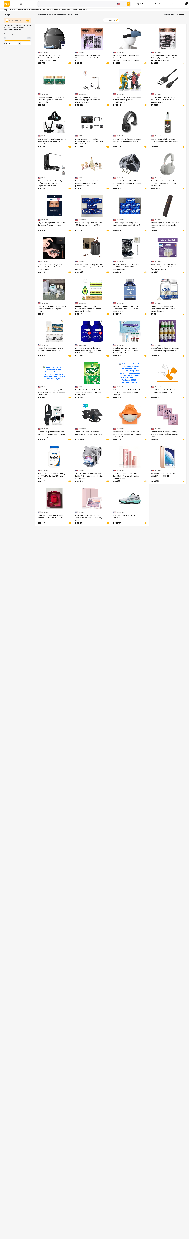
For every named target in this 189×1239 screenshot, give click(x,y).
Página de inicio (10, 10)
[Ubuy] (6, 4)
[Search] (128, 4)
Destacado (180, 15)
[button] (142, 4)
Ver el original (109, 20)
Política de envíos (14, 29)
